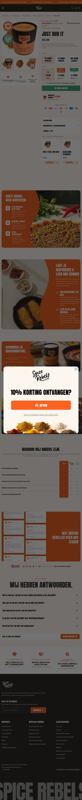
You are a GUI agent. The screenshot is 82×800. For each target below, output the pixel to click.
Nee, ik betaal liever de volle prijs (41, 414)
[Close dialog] (76, 368)
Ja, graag (41, 405)
